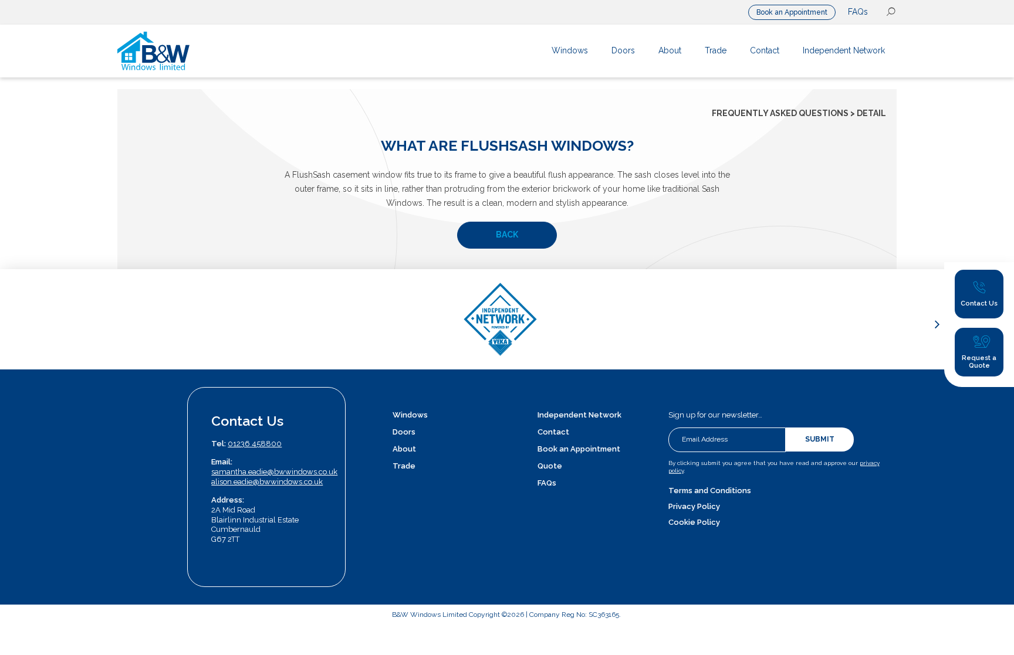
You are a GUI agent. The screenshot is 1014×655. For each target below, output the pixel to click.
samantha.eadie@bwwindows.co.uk (274, 471)
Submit (819, 439)
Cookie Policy (694, 522)
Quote (550, 465)
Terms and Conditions (709, 490)
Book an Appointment (791, 12)
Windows (410, 414)
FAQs (858, 11)
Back (507, 234)
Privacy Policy (694, 506)
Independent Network (579, 414)
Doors (404, 431)
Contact (553, 431)
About (404, 448)
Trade (404, 465)
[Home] (198, 51)
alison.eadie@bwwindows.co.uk (267, 481)
